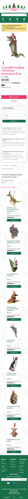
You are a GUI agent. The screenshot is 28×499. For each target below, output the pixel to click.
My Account (4, 462)
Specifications (14, 165)
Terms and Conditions (22, 462)
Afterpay (22, 469)
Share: (3, 76)
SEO (11, 490)
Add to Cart (14, 220)
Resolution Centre (4, 470)
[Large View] (3, 62)
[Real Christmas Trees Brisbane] (14, 6)
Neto (19, 493)
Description (5, 165)
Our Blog (13, 464)
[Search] (25, 14)
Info (21, 82)
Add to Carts (15, 97)
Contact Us (13, 466)
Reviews (4, 168)
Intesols (16, 490)
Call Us (21, 497)
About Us (13, 461)
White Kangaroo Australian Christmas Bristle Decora (12, 209)
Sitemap (21, 472)
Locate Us (7, 497)
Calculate (14, 121)
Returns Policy (21, 466)
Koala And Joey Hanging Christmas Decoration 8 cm (13, 242)
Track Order (3, 466)
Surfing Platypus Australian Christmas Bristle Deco (12, 308)
